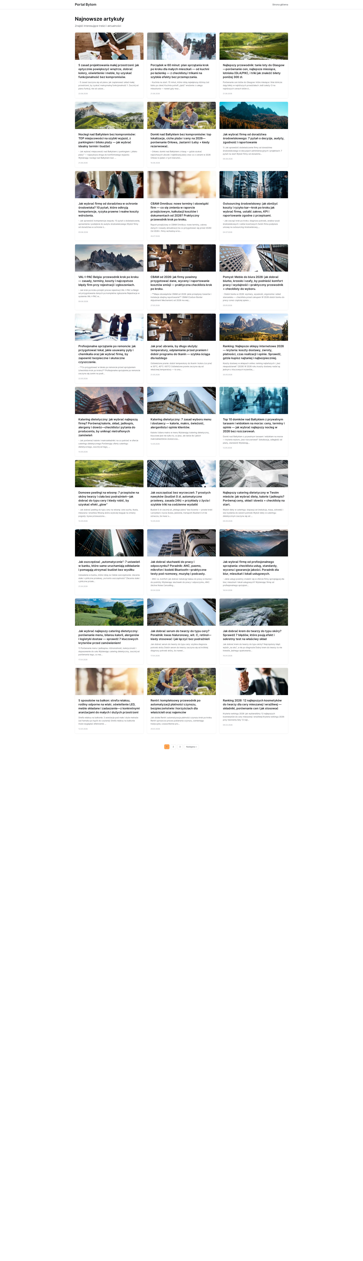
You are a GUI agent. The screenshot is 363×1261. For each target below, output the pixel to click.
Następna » (191, 747)
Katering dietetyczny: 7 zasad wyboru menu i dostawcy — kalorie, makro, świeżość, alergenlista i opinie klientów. (181, 423)
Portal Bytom (85, 4)
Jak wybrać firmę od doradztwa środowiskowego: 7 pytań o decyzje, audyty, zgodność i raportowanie (253, 138)
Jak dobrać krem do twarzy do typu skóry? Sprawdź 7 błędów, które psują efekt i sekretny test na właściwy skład (252, 635)
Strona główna (280, 4)
